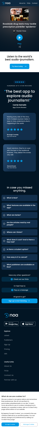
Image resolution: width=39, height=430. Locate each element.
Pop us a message (21, 290)
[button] (19, 198)
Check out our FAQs (21, 279)
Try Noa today (17, 66)
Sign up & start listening (18, 301)
